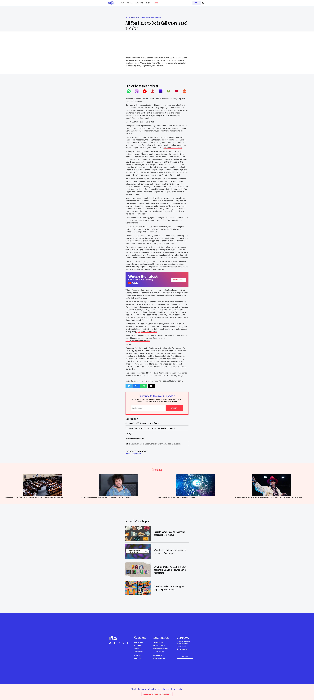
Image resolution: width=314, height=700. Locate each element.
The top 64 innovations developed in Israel (176, 497)
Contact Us (138, 642)
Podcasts (139, 3)
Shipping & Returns (160, 649)
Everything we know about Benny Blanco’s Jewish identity (106, 497)
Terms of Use (158, 642)
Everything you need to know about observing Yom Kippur (170, 533)
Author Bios (139, 652)
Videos (129, 3)
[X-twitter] (123, 643)
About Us (137, 649)
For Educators (159, 658)
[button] (126, 29)
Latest (121, 3)
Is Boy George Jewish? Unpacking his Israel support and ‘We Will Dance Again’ (268, 497)
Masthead (138, 645)
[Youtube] (114, 643)
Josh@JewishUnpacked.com (138, 341)
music (128, 454)
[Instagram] (119, 643)
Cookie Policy (158, 652)
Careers (137, 658)
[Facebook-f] (127, 643)
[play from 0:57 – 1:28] (172, 148)
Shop (148, 3)
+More (155, 3)
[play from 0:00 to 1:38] (146, 332)
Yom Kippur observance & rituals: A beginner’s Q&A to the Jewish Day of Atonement (170, 569)
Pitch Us (137, 655)
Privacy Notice (159, 645)
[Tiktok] (110, 643)
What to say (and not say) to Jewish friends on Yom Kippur (170, 552)
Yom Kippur (137, 454)
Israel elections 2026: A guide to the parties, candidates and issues (34, 497)
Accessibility (158, 655)
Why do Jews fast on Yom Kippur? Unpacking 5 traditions (169, 588)
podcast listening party (172, 381)
